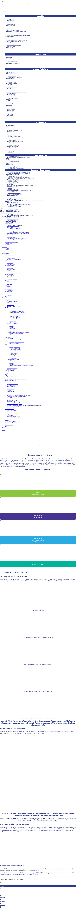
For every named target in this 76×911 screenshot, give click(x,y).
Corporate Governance (12, 135)
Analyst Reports (11, 110)
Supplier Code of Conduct (13, 209)
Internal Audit (10, 184)
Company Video (10, 164)
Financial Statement (12, 76)
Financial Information (11, 73)
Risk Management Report (12, 32)
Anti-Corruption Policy (12, 180)
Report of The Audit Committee (13, 30)
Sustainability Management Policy (14, 193)
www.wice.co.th (2, 897)
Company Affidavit (11, 94)
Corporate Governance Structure (15, 136)
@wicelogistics (2, 905)
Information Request (11, 111)
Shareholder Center (12, 140)
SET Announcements (12, 100)
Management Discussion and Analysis (15, 77)
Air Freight (9, 58)
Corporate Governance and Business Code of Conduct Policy (19, 173)
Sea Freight (9, 57)
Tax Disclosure (11, 153)
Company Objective (11, 95)
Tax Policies (10, 185)
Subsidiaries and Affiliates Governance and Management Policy (19, 204)
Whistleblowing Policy (12, 182)
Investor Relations (10, 72)
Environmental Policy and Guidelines (15, 194)
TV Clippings (10, 103)
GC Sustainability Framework (13, 128)
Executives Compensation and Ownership (16, 139)
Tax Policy (11, 152)
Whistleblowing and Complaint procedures (15, 225)
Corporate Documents (11, 93)
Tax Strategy (11, 151)
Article (8, 159)
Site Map (2, 886)
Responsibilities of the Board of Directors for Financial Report (18, 35)
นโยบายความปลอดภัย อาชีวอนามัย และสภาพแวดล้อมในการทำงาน (20, 198)
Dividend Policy (11, 86)
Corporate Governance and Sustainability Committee (17, 34)
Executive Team (10, 42)
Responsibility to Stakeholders (13, 174)
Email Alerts (10, 114)
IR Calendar (10, 88)
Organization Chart (11, 25)
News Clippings (11, 102)
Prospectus (10, 106)
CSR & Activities (10, 161)
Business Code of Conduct (13, 208)
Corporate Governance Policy (13, 177)
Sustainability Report (11, 125)
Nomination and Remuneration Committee (15, 41)
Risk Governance (12, 149)
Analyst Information (11, 109)
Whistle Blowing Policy (12, 197)
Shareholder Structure (11, 24)
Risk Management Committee (12, 39)
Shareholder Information (12, 83)
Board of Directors (10, 36)
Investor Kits (10, 108)
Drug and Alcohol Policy (12, 203)
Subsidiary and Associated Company (14, 45)
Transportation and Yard (12, 61)
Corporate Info (10, 19)
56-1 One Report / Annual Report (13, 90)
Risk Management (12, 147)
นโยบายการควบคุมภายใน (13, 195)
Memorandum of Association (13, 98)
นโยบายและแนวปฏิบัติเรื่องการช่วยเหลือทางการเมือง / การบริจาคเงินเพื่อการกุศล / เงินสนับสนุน (25, 200)
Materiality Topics (11, 131)
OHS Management (12, 210)
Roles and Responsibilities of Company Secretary (17, 213)
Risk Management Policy (12, 183)
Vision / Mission (11, 20)
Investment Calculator (12, 82)
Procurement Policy (11, 189)
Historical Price (11, 81)
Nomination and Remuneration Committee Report (16, 31)
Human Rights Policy (12, 187)
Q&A (8, 116)
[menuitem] (2, 1)
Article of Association (12, 97)
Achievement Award (11, 46)
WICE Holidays (10, 47)
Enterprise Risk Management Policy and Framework (17, 192)
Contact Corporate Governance (13, 224)
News (8, 158)
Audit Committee (10, 37)
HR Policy (10, 188)
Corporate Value (11, 21)
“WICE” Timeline (10, 23)
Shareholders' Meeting (12, 87)
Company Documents (11, 221)
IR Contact (10, 113)
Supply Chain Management (14, 156)
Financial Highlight (11, 74)
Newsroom (9, 99)
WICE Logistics (2, 901)
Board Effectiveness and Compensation (16, 137)
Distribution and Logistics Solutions (14, 63)
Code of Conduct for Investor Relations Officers (16, 92)
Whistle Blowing (11, 115)
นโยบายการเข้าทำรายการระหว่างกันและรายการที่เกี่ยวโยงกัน (19, 190)
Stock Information (10, 78)
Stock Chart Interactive (12, 79)
